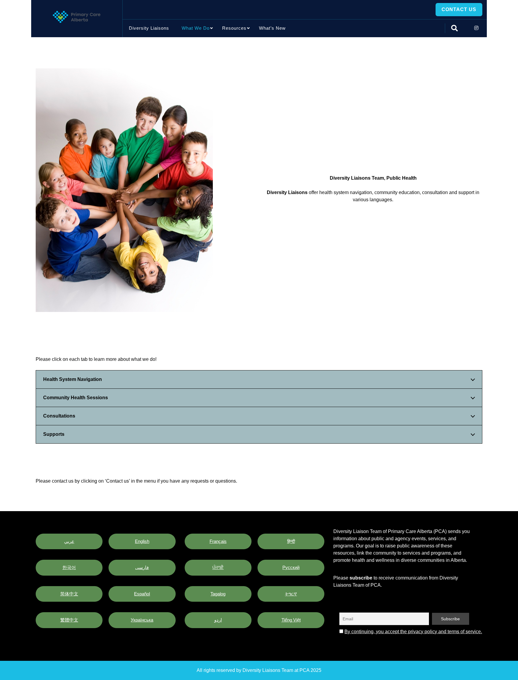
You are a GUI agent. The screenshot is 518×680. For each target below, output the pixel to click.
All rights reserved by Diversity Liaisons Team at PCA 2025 (259, 670)
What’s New (272, 28)
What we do (196, 28)
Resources (234, 28)
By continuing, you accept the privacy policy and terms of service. (413, 631)
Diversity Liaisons (149, 28)
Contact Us (459, 9)
